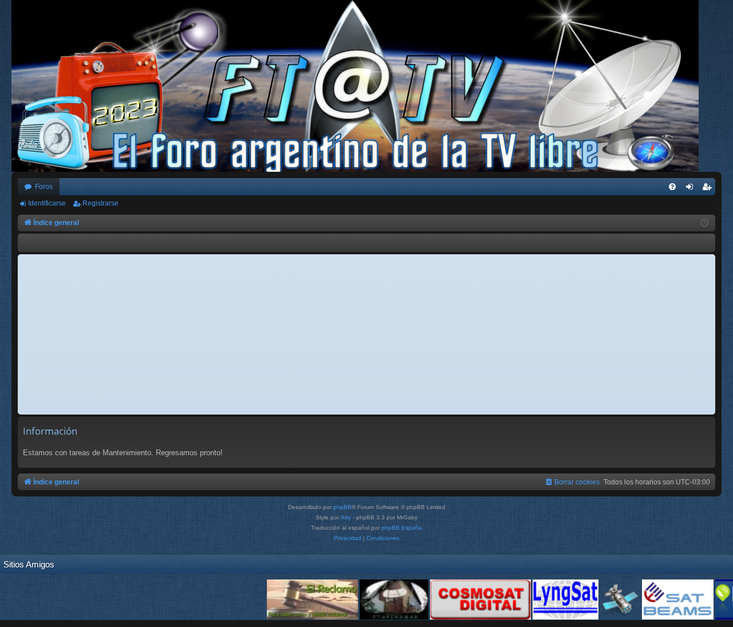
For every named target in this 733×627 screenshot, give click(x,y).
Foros (44, 187)
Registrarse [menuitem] (709, 189)
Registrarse (100, 203)
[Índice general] (360, 86)
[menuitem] (672, 186)
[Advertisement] (366, 334)
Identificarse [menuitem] (691, 189)
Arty (346, 517)
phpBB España (401, 528)
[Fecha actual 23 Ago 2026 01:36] (704, 223)
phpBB (342, 507)
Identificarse (47, 203)
